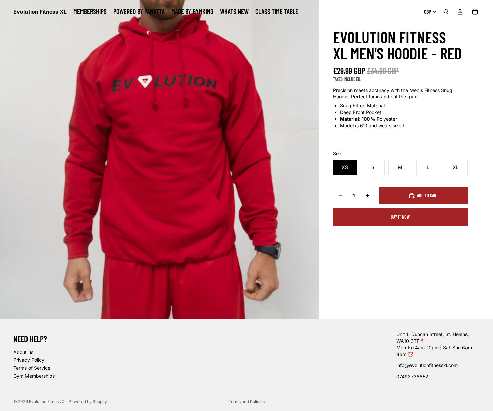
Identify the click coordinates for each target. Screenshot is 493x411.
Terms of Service (31, 368)
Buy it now (400, 217)
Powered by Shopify (88, 401)
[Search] (446, 11)
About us (23, 352)
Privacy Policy (28, 360)
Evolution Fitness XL (48, 401)
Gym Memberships (34, 376)
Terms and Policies (247, 401)
